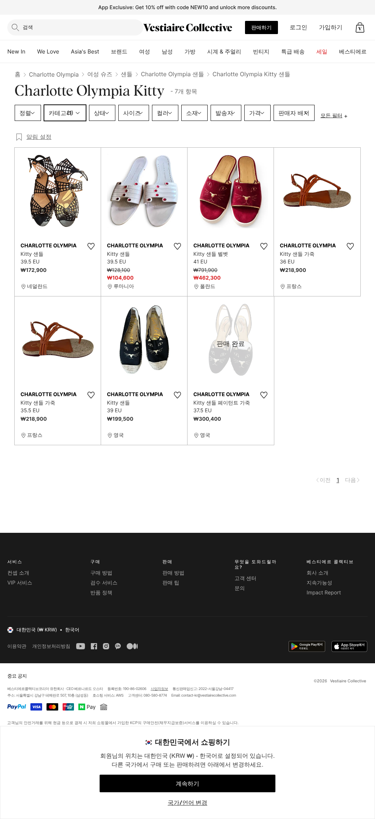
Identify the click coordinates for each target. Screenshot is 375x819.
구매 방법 (101, 573)
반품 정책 (101, 593)
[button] (360, 27)
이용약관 (16, 646)
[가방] (201, 52)
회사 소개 (317, 573)
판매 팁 (171, 583)
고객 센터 (245, 578)
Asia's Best (85, 51)
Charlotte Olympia (54, 74)
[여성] (156, 52)
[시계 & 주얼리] (247, 52)
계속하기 (187, 783)
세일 (321, 51)
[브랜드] (133, 52)
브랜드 (119, 51)
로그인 (298, 27)
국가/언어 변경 (187, 802)
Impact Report (324, 593)
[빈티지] (275, 52)
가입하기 (330, 27)
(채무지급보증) (171, 722)
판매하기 (261, 27)
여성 (144, 51)
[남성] (179, 52)
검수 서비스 (104, 583)
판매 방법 (174, 573)
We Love (48, 51)
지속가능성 (319, 583)
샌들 (127, 74)
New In (16, 51)
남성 (167, 51)
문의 (239, 588)
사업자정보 (159, 689)
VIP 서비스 (19, 583)
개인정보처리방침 (51, 646)
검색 (28, 27)
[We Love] (65, 52)
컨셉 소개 (18, 573)
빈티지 (261, 51)
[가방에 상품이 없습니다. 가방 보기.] (360, 27)
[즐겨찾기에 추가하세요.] (90, 246)
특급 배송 (293, 51)
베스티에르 (353, 51)
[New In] (31, 52)
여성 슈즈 (99, 74)
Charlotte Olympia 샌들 (172, 74)
